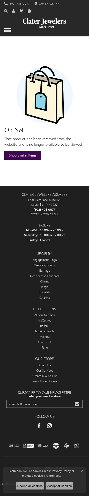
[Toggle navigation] (8, 32)
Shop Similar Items (22, 155)
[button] (6, 11)
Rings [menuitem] (44, 287)
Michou (44, 337)
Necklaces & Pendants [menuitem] (44, 276)
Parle (44, 347)
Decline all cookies (30, 486)
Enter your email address (44, 396)
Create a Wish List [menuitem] (44, 376)
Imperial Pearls (44, 331)
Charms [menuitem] (45, 298)
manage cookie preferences (41, 475)
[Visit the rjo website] (76, 445)
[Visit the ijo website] (14, 445)
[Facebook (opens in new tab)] (39, 425)
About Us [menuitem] (44, 365)
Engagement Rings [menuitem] (45, 260)
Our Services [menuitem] (44, 370)
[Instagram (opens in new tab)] (49, 425)
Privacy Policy (61, 471)
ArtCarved (44, 320)
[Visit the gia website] (43, 445)
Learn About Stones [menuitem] (44, 381)
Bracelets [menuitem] (45, 292)
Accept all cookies (59, 486)
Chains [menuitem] (44, 281)
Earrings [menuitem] (44, 270)
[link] (17, 3)
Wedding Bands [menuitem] (44, 265)
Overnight (44, 342)
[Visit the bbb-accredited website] (28, 445)
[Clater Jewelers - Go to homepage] (44, 21)
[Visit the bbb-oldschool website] (66, 445)
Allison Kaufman (44, 315)
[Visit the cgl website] (56, 445)
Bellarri (44, 326)
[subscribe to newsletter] (77, 404)
